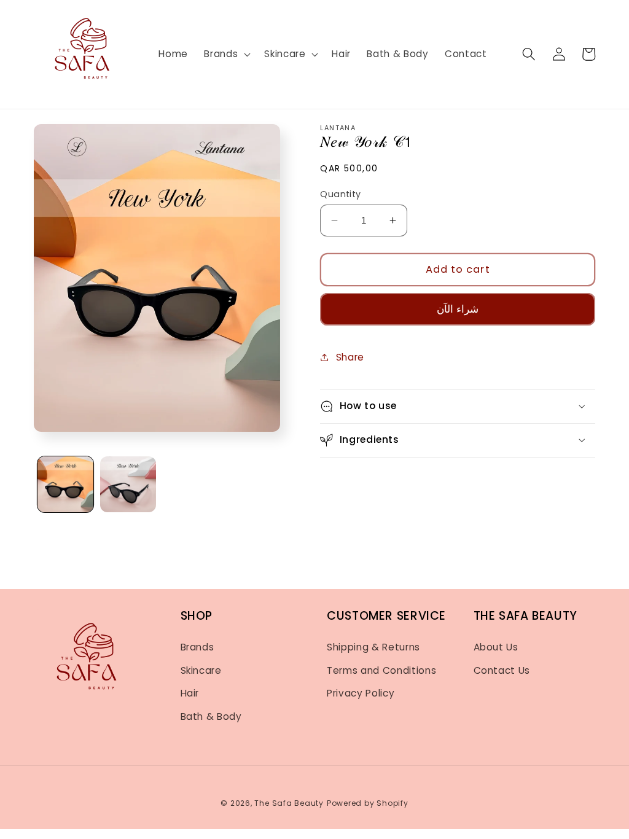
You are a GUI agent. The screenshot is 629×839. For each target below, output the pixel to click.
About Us (496, 647)
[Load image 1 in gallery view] (65, 484)
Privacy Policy (360, 693)
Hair (190, 693)
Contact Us (502, 670)
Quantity (340, 194)
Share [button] (350, 357)
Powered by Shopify (367, 803)
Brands (197, 647)
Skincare (201, 670)
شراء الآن (458, 309)
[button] (226, 54)
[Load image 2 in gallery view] (128, 484)
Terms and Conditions (381, 670)
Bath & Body (211, 716)
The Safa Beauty (289, 803)
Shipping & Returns (373, 647)
